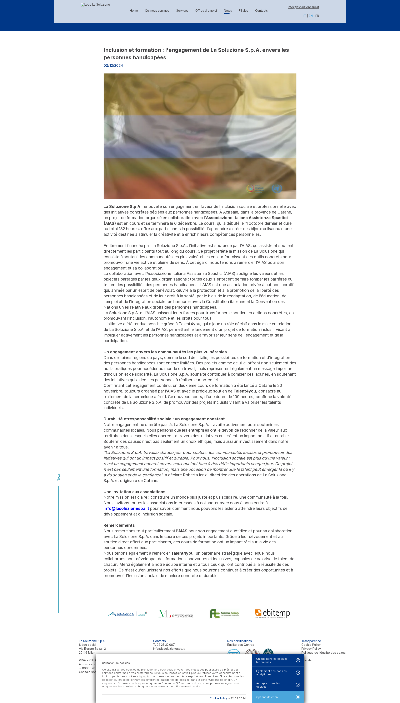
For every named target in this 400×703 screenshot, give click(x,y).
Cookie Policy (311, 644)
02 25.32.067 (166, 644)
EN (311, 15)
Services (182, 10)
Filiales (243, 10)
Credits (306, 660)
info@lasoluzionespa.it (303, 7)
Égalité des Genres (240, 644)
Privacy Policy (311, 648)
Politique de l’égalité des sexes (323, 652)
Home (134, 10)
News (228, 10)
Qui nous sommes (157, 10)
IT (305, 15)
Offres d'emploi (206, 10)
